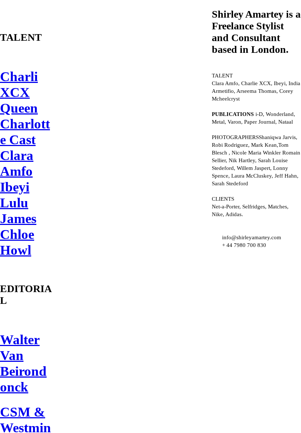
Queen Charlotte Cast (25, 124)
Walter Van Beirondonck (23, 363)
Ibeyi (14, 186)
